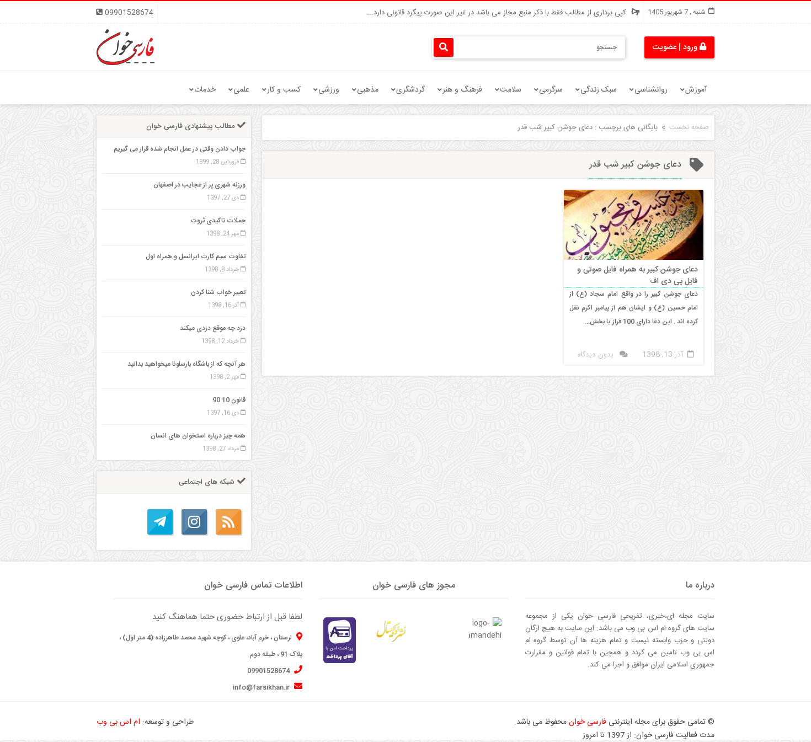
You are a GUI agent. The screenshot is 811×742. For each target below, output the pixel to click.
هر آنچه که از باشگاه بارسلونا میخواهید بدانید (186, 364)
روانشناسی (651, 90)
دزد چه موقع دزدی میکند (213, 328)
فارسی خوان (587, 722)
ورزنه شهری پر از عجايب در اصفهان (199, 184)
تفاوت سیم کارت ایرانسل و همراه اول (196, 256)
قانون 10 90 (229, 399)
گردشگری (410, 90)
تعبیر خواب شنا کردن (218, 292)
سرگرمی (551, 90)
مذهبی (367, 90)
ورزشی (328, 90)
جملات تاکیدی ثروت (218, 220)
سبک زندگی (598, 90)
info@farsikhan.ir (262, 687)
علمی (241, 90)
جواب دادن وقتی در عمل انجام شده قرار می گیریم (180, 148)
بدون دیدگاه (595, 355)
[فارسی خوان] (125, 47)
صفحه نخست (689, 127)
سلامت (510, 90)
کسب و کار (284, 90)
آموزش (696, 90)
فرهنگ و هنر (462, 90)
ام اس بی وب (118, 722)
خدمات (205, 90)
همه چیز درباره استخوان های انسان (198, 435)
